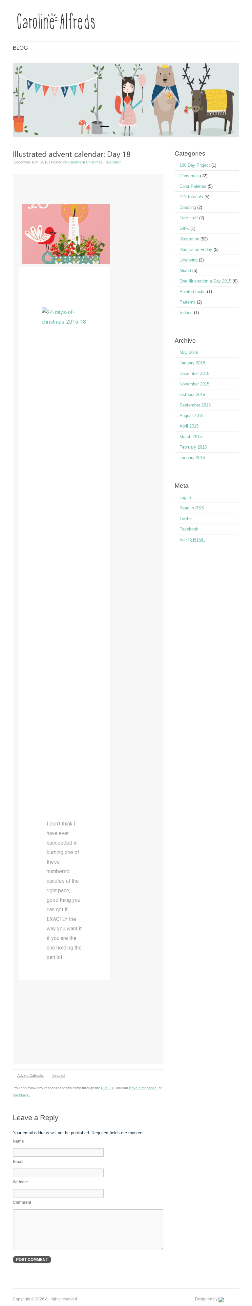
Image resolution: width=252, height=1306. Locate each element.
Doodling (187, 207)
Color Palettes (192, 186)
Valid (192, 539)
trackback (21, 1095)
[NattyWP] (229, 1299)
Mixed (185, 270)
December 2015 (194, 373)
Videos (186, 312)
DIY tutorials (191, 196)
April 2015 (189, 426)
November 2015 (194, 384)
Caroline (74, 162)
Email (18, 1161)
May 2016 (188, 352)
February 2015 (193, 447)
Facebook (188, 529)
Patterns (187, 302)
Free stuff (188, 217)
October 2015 (192, 394)
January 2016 (192, 362)
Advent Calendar (30, 1075)
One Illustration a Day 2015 (205, 281)
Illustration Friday (195, 249)
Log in (185, 497)
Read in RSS (191, 507)
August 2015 (191, 415)
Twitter (185, 518)
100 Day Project (194, 165)
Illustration (113, 162)
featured (58, 1075)
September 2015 (195, 405)
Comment (22, 1202)
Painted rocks (192, 291)
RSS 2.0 (107, 1088)
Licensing (188, 260)
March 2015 (190, 436)
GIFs (184, 228)
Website (20, 1182)
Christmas (94, 162)
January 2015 (192, 457)
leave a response (143, 1088)
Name (18, 1141)
